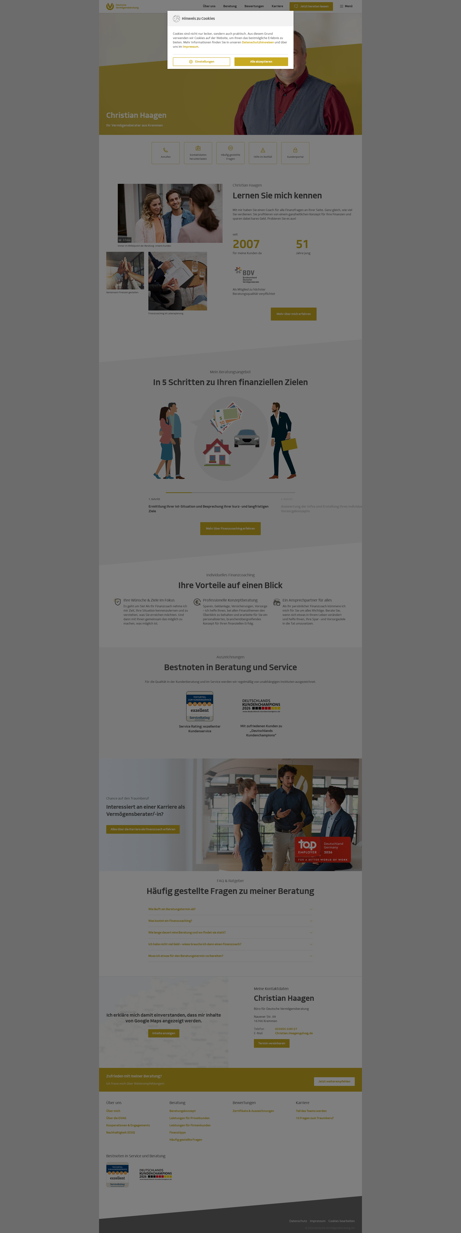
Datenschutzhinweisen (258, 42)
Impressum (190, 47)
